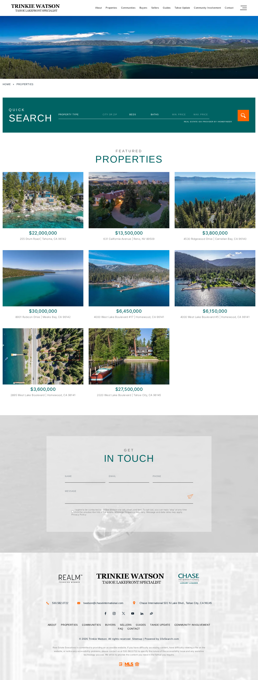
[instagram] (114, 613)
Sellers (155, 8)
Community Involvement (207, 8)
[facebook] (105, 613)
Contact (229, 8)
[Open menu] (243, 8)
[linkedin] (142, 613)
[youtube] (132, 613)
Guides (167, 8)
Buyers (143, 8)
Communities (128, 8)
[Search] (243, 115)
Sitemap (137, 638)
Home (7, 84)
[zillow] (151, 613)
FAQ (120, 628)
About (98, 8)
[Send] (190, 497)
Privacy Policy (78, 514)
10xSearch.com (169, 638)
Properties (111, 8)
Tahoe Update (182, 8)
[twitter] (123, 613)
